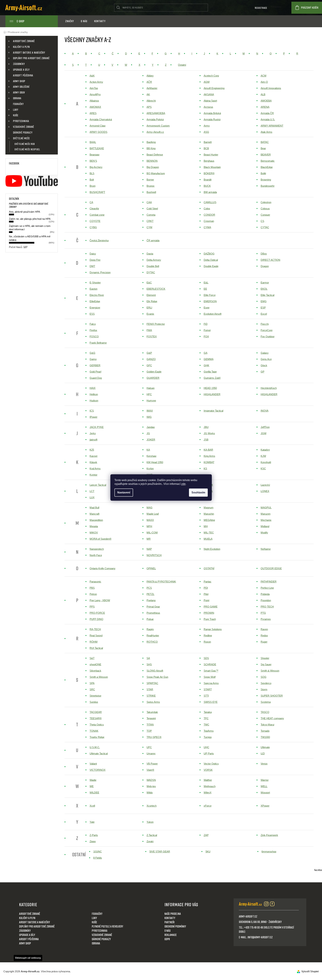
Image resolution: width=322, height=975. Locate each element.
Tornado (265, 730)
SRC (92, 689)
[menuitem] (69, 21)
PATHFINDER (269, 581)
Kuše (15, 115)
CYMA (207, 227)
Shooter (265, 658)
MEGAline (209, 520)
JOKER (151, 439)
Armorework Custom (158, 125)
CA (91, 202)
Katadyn (265, 449)
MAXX (150, 520)
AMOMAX (95, 106)
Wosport (265, 792)
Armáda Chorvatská (101, 119)
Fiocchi (265, 324)
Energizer (95, 307)
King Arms (209, 456)
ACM (263, 75)
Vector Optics (211, 763)
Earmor (265, 282)
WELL (264, 786)
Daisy (93, 253)
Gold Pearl (95, 371)
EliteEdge (95, 301)
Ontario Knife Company (102, 568)
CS (262, 221)
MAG (149, 507)
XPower (265, 805)
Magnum (208, 507)
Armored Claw (97, 125)
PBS (92, 587)
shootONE (95, 664)
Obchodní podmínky (175, 926)
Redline (208, 635)
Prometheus (153, 612)
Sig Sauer (266, 664)
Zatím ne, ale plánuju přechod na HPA (30, 218)
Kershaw (151, 456)
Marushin (209, 513)
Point (206, 600)
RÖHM (94, 641)
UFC (149, 747)
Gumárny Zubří (212, 377)
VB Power (152, 763)
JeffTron (265, 427)
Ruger (264, 641)
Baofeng (151, 142)
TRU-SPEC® (154, 737)
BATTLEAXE (97, 148)
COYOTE (95, 221)
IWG (149, 416)
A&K (92, 75)
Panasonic (95, 581)
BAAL (93, 142)
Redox (264, 635)
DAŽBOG (209, 253)
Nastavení (123, 492)
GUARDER (153, 377)
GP (262, 371)
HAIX (93, 388)
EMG (264, 301)
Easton (93, 288)
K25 (92, 449)
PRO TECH (267, 606)
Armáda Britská (212, 113)
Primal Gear (153, 606)
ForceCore (266, 330)
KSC (263, 468)
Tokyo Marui (267, 724)
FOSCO (94, 336)
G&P (149, 352)
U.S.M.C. (95, 747)
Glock (264, 365)
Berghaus (209, 160)
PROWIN (209, 612)
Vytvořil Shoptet (310, 971)
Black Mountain (212, 167)
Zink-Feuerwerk (269, 835)
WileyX (207, 792)
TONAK (94, 730)
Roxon (207, 641)
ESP (263, 307)
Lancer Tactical (98, 484)
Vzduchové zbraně (23, 126)
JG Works (209, 433)
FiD (206, 324)
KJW (263, 456)
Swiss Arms (153, 701)
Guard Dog (96, 377)
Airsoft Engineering (214, 88)
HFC (149, 394)
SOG (263, 676)
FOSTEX (152, 336)
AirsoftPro (95, 94)
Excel (264, 313)
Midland (265, 526)
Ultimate (265, 747)
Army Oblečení (21, 86)
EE (205, 288)
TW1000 (265, 737)
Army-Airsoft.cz (155, 131)
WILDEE (94, 792)
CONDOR (209, 214)
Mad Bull (94, 507)
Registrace (261, 7)
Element (151, 295)
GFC (149, 365)
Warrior (265, 780)
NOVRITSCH (154, 555)
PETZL (150, 594)
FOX (206, 336)
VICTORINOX (97, 769)
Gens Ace (266, 359)
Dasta (150, 253)
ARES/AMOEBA (156, 113)
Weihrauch (210, 786)
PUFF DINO (96, 619)
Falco (93, 324)
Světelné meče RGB (25, 143)
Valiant (93, 763)
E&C (149, 282)
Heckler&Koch (269, 388)
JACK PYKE (97, 427)
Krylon (150, 468)
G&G (92, 352)
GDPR (167, 939)
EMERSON (210, 301)
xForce (207, 805)
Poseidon (266, 600)
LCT (92, 491)
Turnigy (208, 737)
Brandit (207, 179)
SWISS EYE (211, 701)
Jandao (151, 427)
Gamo (93, 359)
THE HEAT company (272, 718)
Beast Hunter (211, 154)
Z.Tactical (152, 835)
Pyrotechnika (21, 121)
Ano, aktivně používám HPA (24, 211)
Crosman (209, 221)
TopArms (209, 730)
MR (149, 538)
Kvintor (93, 474)
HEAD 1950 (210, 388)
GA (205, 352)
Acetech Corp (211, 75)
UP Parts (209, 753)
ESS (92, 313)
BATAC (265, 142)
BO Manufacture (156, 173)
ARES (93, 113)
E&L (206, 282)
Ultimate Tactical (99, 753)
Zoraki (150, 841)
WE (92, 786)
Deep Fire (95, 259)
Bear (263, 148)
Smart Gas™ (211, 670)
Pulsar (150, 619)
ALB (263, 94)
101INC (97, 851)
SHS (149, 664)
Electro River (97, 295)
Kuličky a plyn (21, 47)
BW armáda (210, 192)
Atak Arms (266, 131)
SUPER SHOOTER (272, 695)
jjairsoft (93, 439)
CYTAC (265, 227)
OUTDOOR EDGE (271, 568)
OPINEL (151, 568)
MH (206, 526)
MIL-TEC (209, 532)
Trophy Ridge (97, 737)
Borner (150, 179)
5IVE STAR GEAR (159, 851)
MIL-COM (152, 532)
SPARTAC (152, 683)
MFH (149, 526)
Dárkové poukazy (22, 132)
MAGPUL (266, 507)
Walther (208, 780)
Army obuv (19, 92)
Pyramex (266, 619)
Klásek (93, 462)
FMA (149, 330)
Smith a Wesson (99, 676)
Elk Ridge (152, 301)
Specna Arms (211, 683)
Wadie (93, 780)
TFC (206, 718)
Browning (266, 179)
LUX (92, 497)
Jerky (93, 433)
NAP (149, 549)
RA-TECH (95, 629)
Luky (15, 109)
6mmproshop (268, 851)
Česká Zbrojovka (99, 240)
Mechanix (266, 520)
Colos (207, 208)
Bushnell (151, 192)
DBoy (264, 253)
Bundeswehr (268, 185)
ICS (92, 410)
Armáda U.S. (268, 119)
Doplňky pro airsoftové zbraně (31, 58)
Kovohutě (266, 462)
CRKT (150, 221)
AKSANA (209, 94)
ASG (206, 131)
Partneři (169, 922)
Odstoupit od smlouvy (28, 957)
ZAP (206, 835)
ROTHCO (152, 641)
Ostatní (182, 64)
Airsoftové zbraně (24, 41)
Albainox (94, 100)
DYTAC (151, 272)
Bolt (92, 179)
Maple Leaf (153, 513)
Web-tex (151, 786)
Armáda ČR (267, 113)
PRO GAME (211, 606)
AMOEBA (266, 100)
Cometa (151, 214)
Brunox (150, 185)
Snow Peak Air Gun (157, 676)
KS (205, 468)
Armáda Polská (155, 119)
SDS (206, 658)
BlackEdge (267, 167)
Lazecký (265, 484)
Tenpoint (151, 718)
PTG (263, 612)
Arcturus (208, 106)
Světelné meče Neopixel (27, 149)
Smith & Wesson (270, 670)
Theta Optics (97, 724)
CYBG (93, 227)
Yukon (150, 822)
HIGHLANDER (212, 394)
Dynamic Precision (100, 272)
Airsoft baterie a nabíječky (29, 52)
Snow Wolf (210, 676)
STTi (206, 695)
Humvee (151, 400)
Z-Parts (94, 835)
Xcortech (152, 805)
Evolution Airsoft (212, 313)
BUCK (207, 185)
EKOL (264, 288)
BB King (151, 148)
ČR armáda (153, 240)
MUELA (208, 538)
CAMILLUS (210, 202)
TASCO (265, 712)
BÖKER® (209, 173)
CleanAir (94, 208)
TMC (206, 724)
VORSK (208, 769)
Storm (264, 689)
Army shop (19, 81)
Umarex (151, 753)
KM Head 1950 (155, 462)
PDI (206, 587)
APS (149, 106)
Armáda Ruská (212, 119)
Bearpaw (94, 154)
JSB (206, 439)
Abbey (150, 75)
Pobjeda (265, 594)
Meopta (94, 526)
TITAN (150, 724)
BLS (92, 173)
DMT (92, 266)
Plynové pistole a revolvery (107, 926)
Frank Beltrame (98, 342)
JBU (206, 427)
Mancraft (94, 513)
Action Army (96, 81)
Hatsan (150, 388)
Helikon (94, 394)
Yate (92, 822)
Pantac (207, 581)
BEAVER (266, 154)
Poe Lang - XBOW (100, 600)
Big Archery (96, 167)
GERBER (95, 365)
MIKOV (94, 532)
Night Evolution (212, 549)
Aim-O (264, 81)
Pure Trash (210, 619)
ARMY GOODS (98, 131)
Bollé (263, 173)
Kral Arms (95, 468)
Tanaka (208, 712)
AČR (149, 81)
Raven (264, 629)
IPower (93, 416)
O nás (167, 930)
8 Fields (97, 857)
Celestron (266, 202)
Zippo (93, 841)
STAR (150, 689)
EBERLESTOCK (156, 288)
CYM (149, 227)
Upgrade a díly (21, 69)
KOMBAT (209, 462)
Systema (266, 701)
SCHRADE (210, 664)
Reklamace (170, 935)
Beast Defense (155, 154)
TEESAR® (96, 718)
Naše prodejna (172, 913)
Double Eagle (211, 266)
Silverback (95, 670)
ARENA (265, 106)
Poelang (151, 600)
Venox (264, 763)
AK (148, 94)
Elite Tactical (267, 295)
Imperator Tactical (213, 410)
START (208, 689)
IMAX (150, 410)
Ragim (150, 629)
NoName (266, 549)
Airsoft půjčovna (23, 75)
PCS (149, 587)
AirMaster (152, 88)
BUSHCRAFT (97, 192)
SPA (92, 683)
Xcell (92, 805)
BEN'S (93, 160)
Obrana (17, 98)
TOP (149, 730)
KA (148, 449)
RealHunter (153, 635)
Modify (264, 532)
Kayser (94, 456)
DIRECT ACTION (270, 259)
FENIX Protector (156, 324)
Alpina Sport (210, 100)
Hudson (94, 400)
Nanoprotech (97, 549)
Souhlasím (198, 492)
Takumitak (152, 712)
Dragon (265, 266)
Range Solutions (213, 629)
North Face (96, 555)
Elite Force (210, 295)
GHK (206, 365)
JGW (263, 433)
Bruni (92, 185)
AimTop (94, 88)
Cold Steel (152, 208)
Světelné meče (21, 138)
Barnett (208, 142)
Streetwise (95, 695)
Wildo (150, 792)
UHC (206, 747)
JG (148, 433)
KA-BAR (208, 449)
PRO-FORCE (97, 612)
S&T (92, 658)
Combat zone (97, 214)
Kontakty (169, 918)
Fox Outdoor (268, 336)
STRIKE (151, 695)
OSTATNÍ (209, 568)
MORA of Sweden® (100, 538)
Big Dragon (153, 167)
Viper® (150, 769)
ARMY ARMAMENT (272, 125)
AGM (207, 81)
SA (148, 658)
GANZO (151, 359)
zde (183, 483)
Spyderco (266, 683)
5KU (208, 851)
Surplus (94, 701)
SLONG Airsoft (155, 670)
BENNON (152, 160)
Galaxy (265, 352)
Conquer (265, 214)
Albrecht (151, 100)
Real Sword (96, 635)
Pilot (206, 594)
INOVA (264, 410)
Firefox (93, 330)
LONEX (265, 491)
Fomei (207, 330)
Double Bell (153, 266)
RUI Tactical (96, 648)
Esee (206, 307)
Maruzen (265, 513)
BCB (206, 148)
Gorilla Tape (210, 371)
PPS (92, 606)
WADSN (151, 780)
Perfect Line (267, 587)
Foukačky (18, 104)
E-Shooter (95, 282)
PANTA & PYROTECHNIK (161, 581)
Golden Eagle (154, 371)
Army (207, 125)
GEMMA (208, 359)
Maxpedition (96, 520)
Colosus (265, 208)
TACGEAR (96, 712)
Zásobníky (19, 64)
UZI (263, 753)
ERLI (149, 307)
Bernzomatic (268, 160)
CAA (149, 202)
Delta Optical (211, 259)
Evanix (150, 313)
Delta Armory (154, 259)
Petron (93, 594)
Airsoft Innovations (271, 88)
